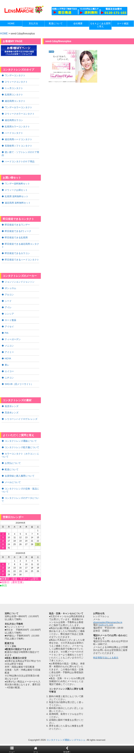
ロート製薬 (10, 320)
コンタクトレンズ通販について (21, 441)
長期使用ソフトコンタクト (18, 145)
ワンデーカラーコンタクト (18, 107)
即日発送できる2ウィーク (18, 231)
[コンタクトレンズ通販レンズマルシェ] (23, 13)
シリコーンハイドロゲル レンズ (21, 419)
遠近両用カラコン (14, 120)
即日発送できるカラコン (17, 253)
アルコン (9, 294)
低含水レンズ (11, 406)
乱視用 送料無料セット (16, 196)
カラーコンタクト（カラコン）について (20, 455)
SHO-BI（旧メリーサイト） (19, 384)
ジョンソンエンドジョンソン (19, 281)
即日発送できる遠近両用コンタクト (20, 245)
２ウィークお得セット (16, 190)
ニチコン (9, 377)
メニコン (9, 345)
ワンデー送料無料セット (17, 183)
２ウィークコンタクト (16, 81)
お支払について (13, 463)
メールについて (13, 482)
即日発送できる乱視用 (16, 237)
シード (8, 301)
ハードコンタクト (14, 133)
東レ (7, 365)
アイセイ (9, 326)
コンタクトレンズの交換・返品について (20, 490)
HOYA (8, 358)
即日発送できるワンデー (17, 224)
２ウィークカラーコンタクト (19, 113)
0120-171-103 (105, 625)
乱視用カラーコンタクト (17, 126)
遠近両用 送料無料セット (18, 202)
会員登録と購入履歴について (19, 476)
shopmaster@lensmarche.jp (107, 622)
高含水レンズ (11, 412)
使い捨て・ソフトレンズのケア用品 (20, 153)
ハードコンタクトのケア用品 (19, 161)
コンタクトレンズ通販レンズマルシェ (65, 740)
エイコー (9, 371)
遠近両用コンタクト (15, 101)
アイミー (9, 352)
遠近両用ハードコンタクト (18, 139)
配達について (11, 469)
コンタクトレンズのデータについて (20, 499)
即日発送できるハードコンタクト (22, 259)
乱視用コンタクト (14, 94)
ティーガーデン (13, 339)
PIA (6, 333)
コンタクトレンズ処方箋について (22, 447)
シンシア (9, 313)
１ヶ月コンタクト (14, 88)
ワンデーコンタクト (15, 75)
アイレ (8, 307)
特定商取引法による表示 (105, 657)
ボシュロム (10, 288)
